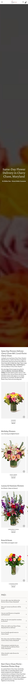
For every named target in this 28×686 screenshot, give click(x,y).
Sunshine (13, 420)
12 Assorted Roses (13, 583)
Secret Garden (13, 474)
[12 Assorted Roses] (13, 564)
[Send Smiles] (14, 2)
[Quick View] (24, 417)
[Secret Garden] (13, 454)
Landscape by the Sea (13, 529)
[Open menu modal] (2, 2)
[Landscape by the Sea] (13, 509)
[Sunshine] (13, 400)
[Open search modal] (23, 2)
